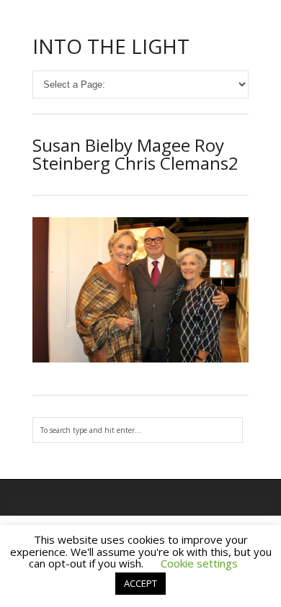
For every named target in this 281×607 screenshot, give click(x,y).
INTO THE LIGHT (110, 46)
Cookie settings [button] (199, 563)
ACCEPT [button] (140, 583)
